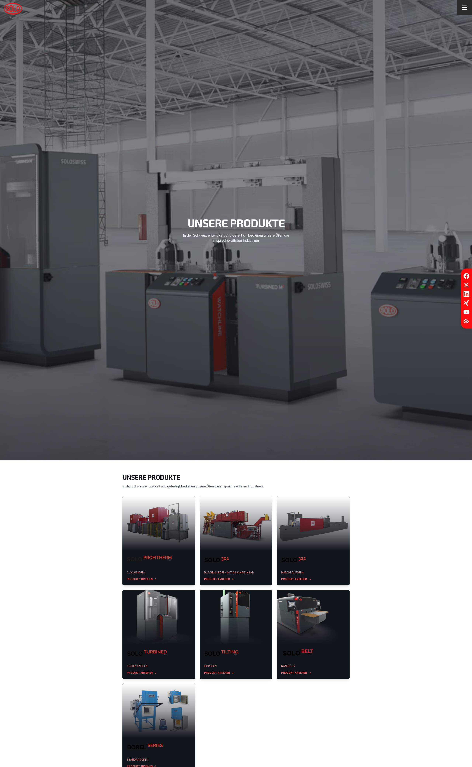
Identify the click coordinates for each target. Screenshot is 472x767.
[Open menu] (464, 7)
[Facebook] (466, 276)
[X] (466, 285)
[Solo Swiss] (13, 9)
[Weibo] (466, 321)
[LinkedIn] (466, 294)
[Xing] (466, 303)
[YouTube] (466, 312)
